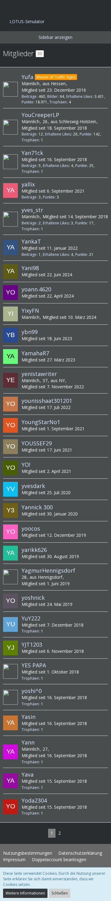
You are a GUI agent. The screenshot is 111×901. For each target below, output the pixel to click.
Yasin (28, 716)
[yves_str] (10, 219)
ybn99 (30, 332)
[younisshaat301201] (10, 404)
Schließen (59, 893)
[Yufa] (10, 89)
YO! (26, 464)
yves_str (32, 210)
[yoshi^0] (10, 697)
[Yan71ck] (10, 161)
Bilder (52, 96)
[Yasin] (10, 722)
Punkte (27, 102)
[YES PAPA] (10, 671)
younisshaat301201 (47, 400)
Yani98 (30, 268)
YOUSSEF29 (37, 443)
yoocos (31, 528)
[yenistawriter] (10, 380)
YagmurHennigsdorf (48, 570)
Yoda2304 (34, 800)
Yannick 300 (37, 507)
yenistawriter (39, 374)
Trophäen (58, 102)
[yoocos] (10, 531)
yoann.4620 (36, 289)
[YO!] (10, 468)
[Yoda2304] (10, 806)
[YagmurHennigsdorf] (10, 576)
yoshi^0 (32, 691)
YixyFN (30, 310)
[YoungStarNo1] (10, 425)
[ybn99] (10, 335)
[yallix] (10, 190)
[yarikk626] (10, 553)
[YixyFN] (10, 314)
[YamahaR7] (10, 356)
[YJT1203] (10, 647)
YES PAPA (34, 665)
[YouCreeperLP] (10, 127)
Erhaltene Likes (79, 96)
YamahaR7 (35, 353)
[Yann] (10, 752)
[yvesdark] (10, 489)
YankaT (31, 241)
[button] (8, 8)
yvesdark (33, 486)
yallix (28, 184)
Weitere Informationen (25, 893)
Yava (28, 774)
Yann (28, 742)
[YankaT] (10, 247)
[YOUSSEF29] (10, 446)
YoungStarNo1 (41, 422)
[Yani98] (10, 271)
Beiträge (29, 96)
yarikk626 (34, 549)
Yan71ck (32, 152)
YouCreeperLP (40, 115)
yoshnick (33, 597)
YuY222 (31, 618)
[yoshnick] (10, 601)
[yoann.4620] (10, 292)
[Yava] (10, 781)
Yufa (27, 77)
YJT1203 (32, 644)
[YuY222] (10, 624)
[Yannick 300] (10, 510)
